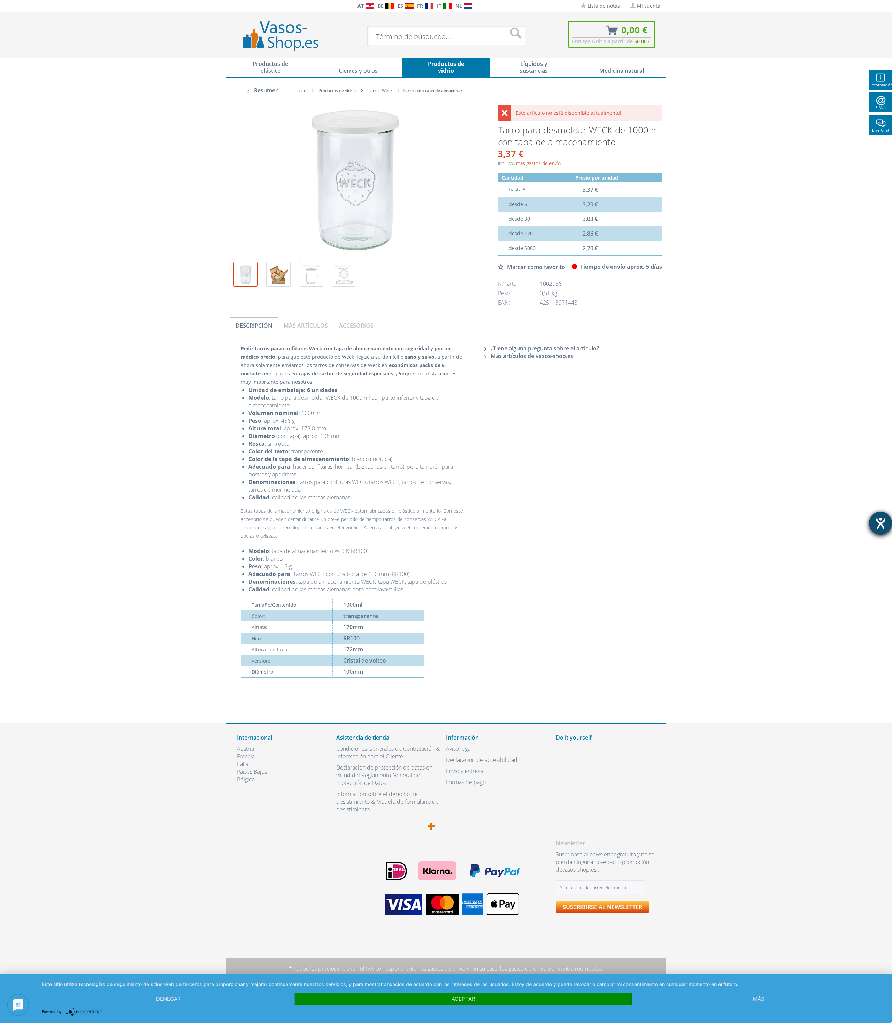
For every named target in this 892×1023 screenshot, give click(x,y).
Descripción (254, 325)
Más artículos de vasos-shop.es (531, 356)
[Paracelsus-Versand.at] (370, 6)
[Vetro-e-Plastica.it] (447, 6)
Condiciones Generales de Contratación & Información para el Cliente (388, 752)
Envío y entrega (464, 771)
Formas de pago (466, 782)
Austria (245, 749)
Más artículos (306, 325)
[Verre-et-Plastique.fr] (429, 6)
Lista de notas (603, 5)
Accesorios (356, 325)
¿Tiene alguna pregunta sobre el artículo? (544, 348)
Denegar (168, 998)
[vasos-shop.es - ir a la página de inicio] (286, 36)
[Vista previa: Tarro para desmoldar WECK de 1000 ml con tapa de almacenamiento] (245, 274)
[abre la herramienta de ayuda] (880, 523)
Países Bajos (252, 772)
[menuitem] (240, 5)
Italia (242, 764)
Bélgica (246, 779)
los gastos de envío (442, 968)
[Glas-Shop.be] (389, 6)
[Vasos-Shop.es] (409, 6)
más (758, 998)
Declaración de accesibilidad (481, 760)
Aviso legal (459, 749)
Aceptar (463, 998)
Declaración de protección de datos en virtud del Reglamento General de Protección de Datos (384, 775)
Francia (246, 756)
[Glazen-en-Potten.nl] (468, 6)
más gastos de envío (538, 163)
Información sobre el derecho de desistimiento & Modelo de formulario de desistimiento (387, 801)
